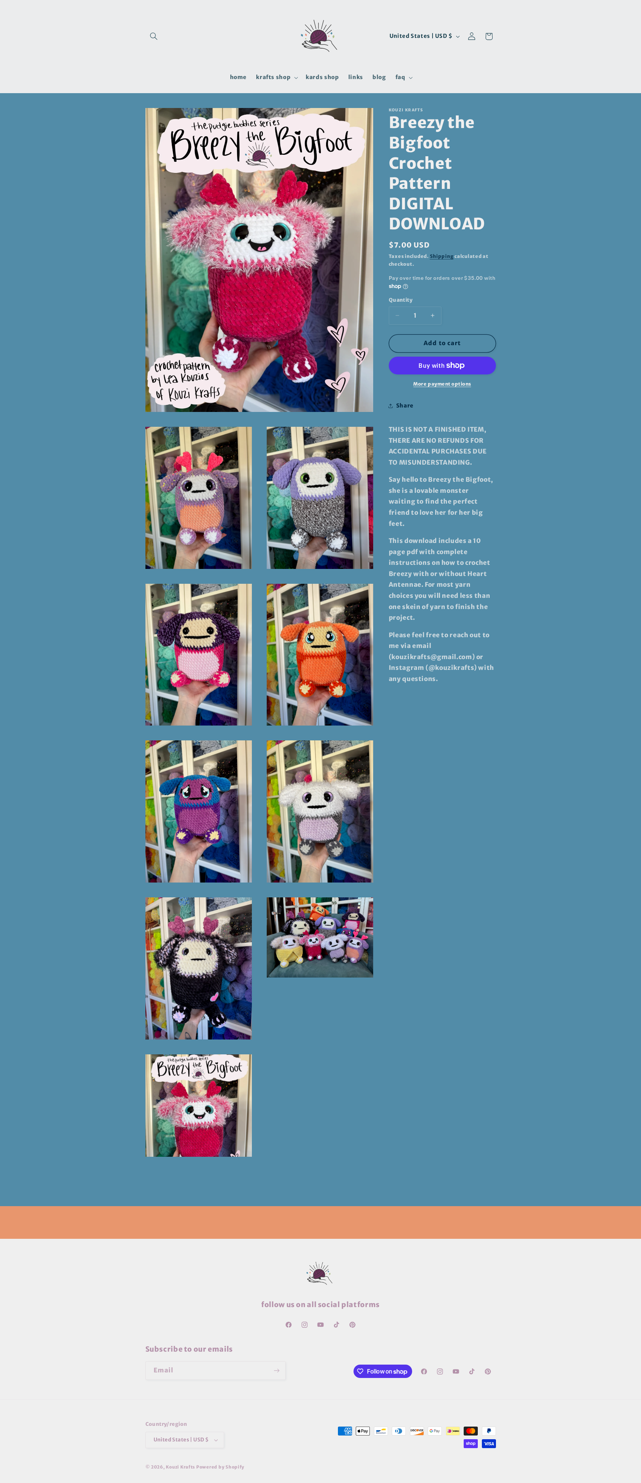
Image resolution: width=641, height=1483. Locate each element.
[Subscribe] (276, 1370)
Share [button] (405, 405)
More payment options (442, 384)
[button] (153, 36)
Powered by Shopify (220, 1467)
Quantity (400, 300)
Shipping (442, 256)
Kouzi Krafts (181, 1467)
